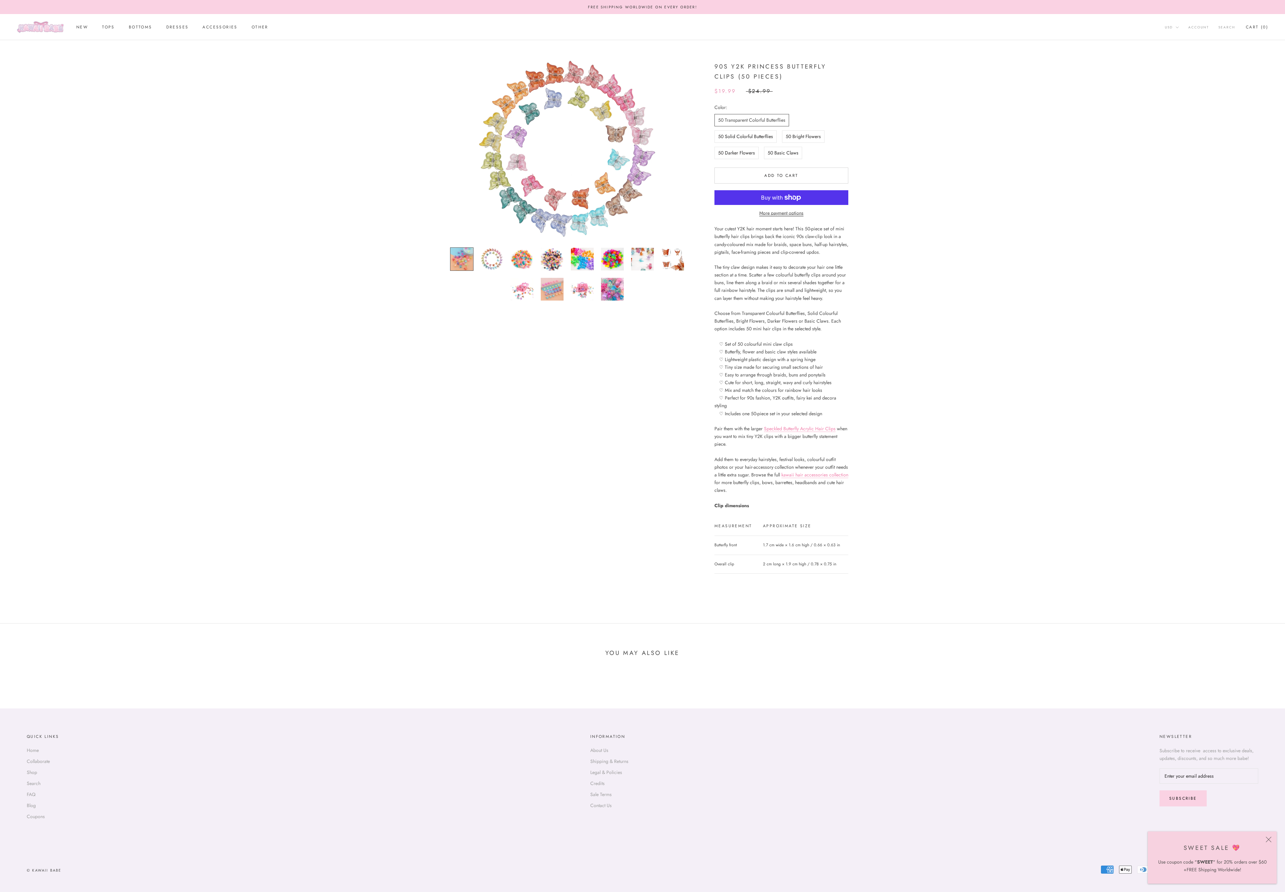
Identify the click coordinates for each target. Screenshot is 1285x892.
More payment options (781, 213)
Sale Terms (601, 794)
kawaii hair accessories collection (814, 474)
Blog (31, 805)
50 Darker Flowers (736, 152)
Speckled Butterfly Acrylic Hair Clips (800, 428)
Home (33, 750)
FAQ (31, 794)
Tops (108, 27)
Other (260, 27)
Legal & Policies (606, 772)
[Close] (1269, 840)
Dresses (177, 27)
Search (1226, 27)
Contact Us (601, 805)
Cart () (1257, 27)
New (82, 27)
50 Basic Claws (783, 152)
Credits (597, 783)
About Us (599, 750)
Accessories (219, 27)
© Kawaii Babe (44, 870)
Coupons (36, 816)
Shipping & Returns (609, 761)
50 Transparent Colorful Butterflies (751, 120)
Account (1198, 27)
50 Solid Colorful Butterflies (745, 136)
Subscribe (1183, 798)
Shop (32, 772)
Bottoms (140, 27)
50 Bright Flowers (803, 136)
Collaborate (38, 761)
